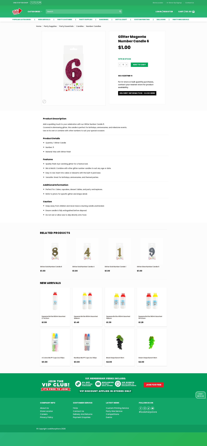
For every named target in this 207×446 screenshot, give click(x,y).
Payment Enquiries (81, 417)
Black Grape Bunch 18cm (115, 358)
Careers (44, 414)
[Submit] (120, 11)
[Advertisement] (19, 435)
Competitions (112, 414)
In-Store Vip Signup (174, 3)
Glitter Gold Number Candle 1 (115, 267)
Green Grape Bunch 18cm (147, 358)
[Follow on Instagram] (34, 2)
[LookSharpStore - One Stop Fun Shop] (17, 11)
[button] (185, 11)
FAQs (75, 408)
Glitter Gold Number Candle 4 (83, 267)
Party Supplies (50, 26)
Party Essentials (66, 26)
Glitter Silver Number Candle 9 (148, 267)
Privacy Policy (46, 417)
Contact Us (189, 3)
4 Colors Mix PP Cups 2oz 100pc (53, 358)
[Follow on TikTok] (37, 2)
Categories (34, 11)
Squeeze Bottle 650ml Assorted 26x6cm (86, 317)
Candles (80, 26)
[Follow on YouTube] (40, 2)
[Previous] (40, 261)
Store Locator (158, 3)
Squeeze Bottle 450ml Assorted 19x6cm (118, 317)
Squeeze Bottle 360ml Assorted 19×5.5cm (150, 317)
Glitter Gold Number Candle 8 (51, 267)
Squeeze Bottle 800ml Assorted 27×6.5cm (53, 317)
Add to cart (139, 64)
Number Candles (93, 26)
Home (38, 26)
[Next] (167, 261)
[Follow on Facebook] (31, 2)
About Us (44, 408)
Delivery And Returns (82, 414)
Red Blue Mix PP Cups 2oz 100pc (85, 358)
